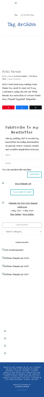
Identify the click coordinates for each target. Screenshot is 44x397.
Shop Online (28, 214)
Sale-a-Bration (9, 76)
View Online (15, 214)
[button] (22, 9)
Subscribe (34, 174)
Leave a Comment (14, 79)
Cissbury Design (22, 386)
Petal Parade (11, 72)
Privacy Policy (22, 390)
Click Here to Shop (22, 192)
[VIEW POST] (22, 53)
